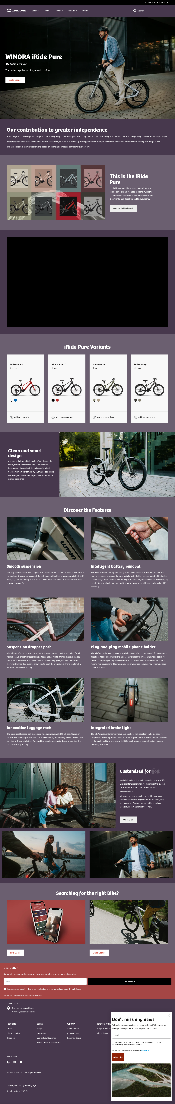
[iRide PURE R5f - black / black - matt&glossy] (53, 400)
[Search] (135, 10)
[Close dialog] (168, 1015)
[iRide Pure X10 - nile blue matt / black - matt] (15, 400)
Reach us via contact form (22, 1008)
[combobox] (150, 10)
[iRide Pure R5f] (149, 386)
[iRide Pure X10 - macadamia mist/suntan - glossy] (98, 400)
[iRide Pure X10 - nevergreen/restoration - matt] (94, 400)
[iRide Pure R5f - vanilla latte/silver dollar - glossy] (139, 400)
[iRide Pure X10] (25, 386)
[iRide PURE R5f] (67, 386)
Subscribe (130, 981)
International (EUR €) (156, 2)
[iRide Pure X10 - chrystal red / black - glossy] (11, 400)
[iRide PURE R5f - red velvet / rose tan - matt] (57, 400)
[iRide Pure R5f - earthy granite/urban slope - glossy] (135, 400)
